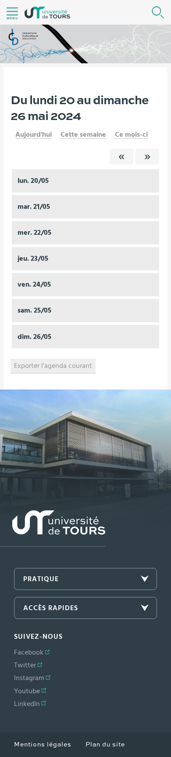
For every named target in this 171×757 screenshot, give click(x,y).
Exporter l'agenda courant (53, 365)
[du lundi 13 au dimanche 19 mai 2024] (121, 156)
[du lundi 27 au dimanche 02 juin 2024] (147, 156)
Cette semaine (83, 134)
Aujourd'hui (33, 134)
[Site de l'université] (52, 528)
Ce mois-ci (131, 134)
